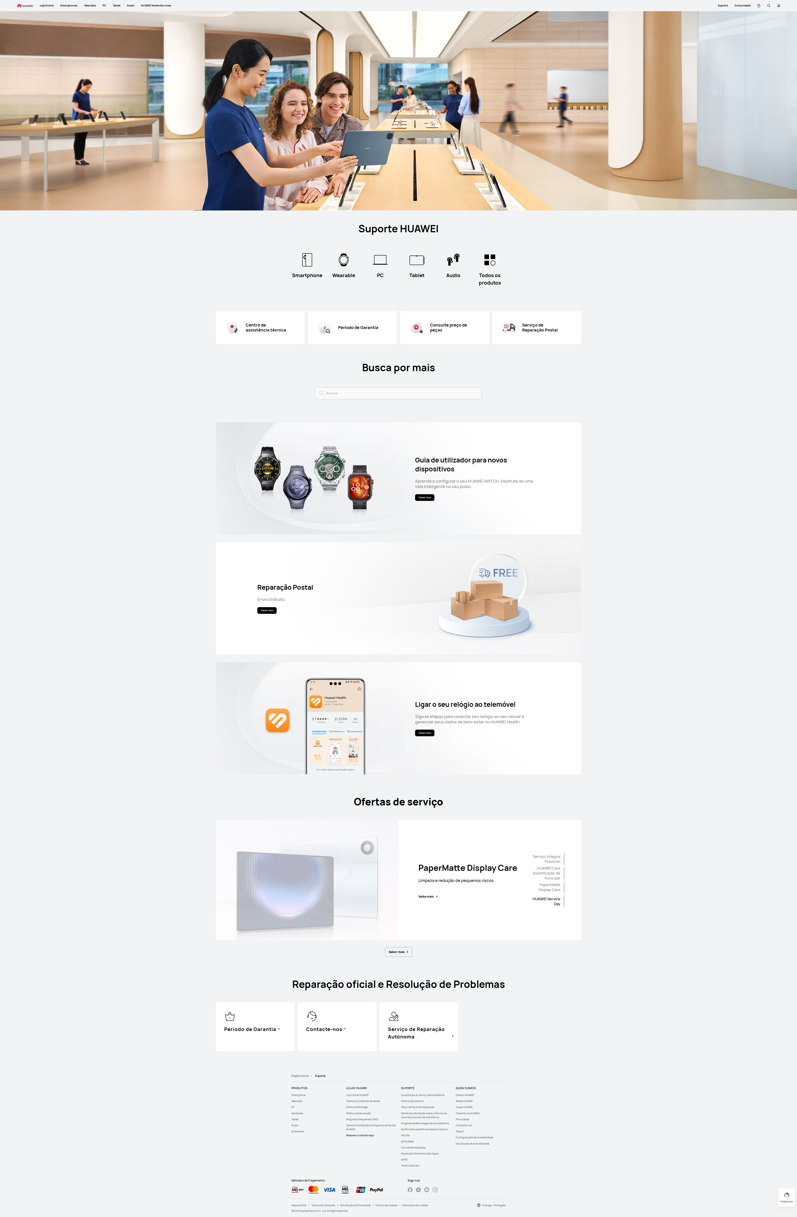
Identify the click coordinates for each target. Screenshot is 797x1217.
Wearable (296, 1101)
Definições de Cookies (415, 1205)
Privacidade (462, 1119)
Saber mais (397, 952)
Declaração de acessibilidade (472, 1143)
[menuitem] (316, 1095)
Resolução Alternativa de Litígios (420, 1153)
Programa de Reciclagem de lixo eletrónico (425, 1123)
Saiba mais (426, 898)
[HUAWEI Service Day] (564, 901)
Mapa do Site (298, 1205)
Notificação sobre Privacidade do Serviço (424, 1129)
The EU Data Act (410, 1165)
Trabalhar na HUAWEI (468, 1113)
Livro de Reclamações (413, 1147)
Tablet (295, 1119)
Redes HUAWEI (464, 1101)
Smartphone (298, 1095)
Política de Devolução (358, 1113)
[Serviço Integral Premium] (564, 859)
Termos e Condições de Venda (363, 1101)
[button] (758, 5)
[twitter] (418, 1190)
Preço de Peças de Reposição (417, 1107)
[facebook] (410, 1190)
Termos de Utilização (323, 1205)
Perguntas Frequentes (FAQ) (362, 1119)
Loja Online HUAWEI (357, 1095)
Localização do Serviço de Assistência (423, 1095)
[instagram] (435, 1190)
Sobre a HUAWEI (465, 1095)
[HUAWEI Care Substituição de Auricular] (564, 873)
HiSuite (405, 1135)
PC (293, 1107)
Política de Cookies (386, 1205)
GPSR (404, 1159)
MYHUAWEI (407, 1141)
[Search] (320, 393)
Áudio (294, 1125)
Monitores (297, 1113)
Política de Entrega (357, 1107)
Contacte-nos (464, 1125)
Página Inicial (300, 1076)
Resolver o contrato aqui (360, 1135)
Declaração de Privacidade (355, 1205)
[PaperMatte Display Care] (564, 887)
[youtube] (426, 1190)
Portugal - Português (494, 1205)
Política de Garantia (412, 1101)
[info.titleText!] (230, 1016)
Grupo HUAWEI (464, 1107)
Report (460, 1131)
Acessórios (297, 1131)
